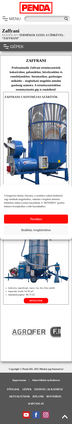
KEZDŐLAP (9, 35)
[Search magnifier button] (67, 19)
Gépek (27, 389)
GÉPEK (17, 46)
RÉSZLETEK (36, 300)
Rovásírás (53, 396)
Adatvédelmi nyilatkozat (46, 380)
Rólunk (38, 396)
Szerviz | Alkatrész (48, 389)
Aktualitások (19, 396)
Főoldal (13, 389)
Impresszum (19, 380)
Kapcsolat (36, 403)
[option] (47, 332)
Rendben (36, 219)
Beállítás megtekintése (36, 230)
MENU (15, 19)
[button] (8, 332)
